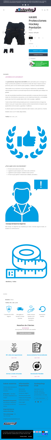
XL (30, 40)
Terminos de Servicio (24, 395)
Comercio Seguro (23, 393)
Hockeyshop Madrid (44, 436)
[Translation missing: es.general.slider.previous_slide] (3, 32)
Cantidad (31, 43)
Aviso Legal (22, 402)
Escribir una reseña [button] (25, 333)
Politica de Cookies (24, 400)
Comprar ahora (38, 54)
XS (30, 38)
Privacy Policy (23, 436)
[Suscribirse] (46, 398)
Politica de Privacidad (25, 397)
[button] (42, 10)
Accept (30, 436)
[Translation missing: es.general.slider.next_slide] (25, 32)
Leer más (14, 358)
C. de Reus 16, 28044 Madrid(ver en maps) (10, 395)
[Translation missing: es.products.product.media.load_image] (5, 50)
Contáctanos (22, 404)
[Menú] (4, 10)
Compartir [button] (32, 58)
